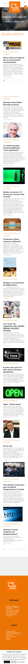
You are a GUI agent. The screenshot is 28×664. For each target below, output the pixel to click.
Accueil (3, 33)
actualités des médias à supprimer (10, 35)
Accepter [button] (7, 661)
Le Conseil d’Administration (13, 632)
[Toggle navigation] (4, 3)
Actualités (8, 33)
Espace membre (24, 2)
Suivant (24, 549)
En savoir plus (21, 662)
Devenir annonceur (11, 636)
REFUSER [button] (13, 661)
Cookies (8, 638)
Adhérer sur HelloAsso (25, 7)
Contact (8, 639)
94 (15, 549)
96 (20, 549)
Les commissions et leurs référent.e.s (12, 634)
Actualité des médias (17, 33)
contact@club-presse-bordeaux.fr (11, 615)
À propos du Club (10, 631)
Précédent (4, 549)
